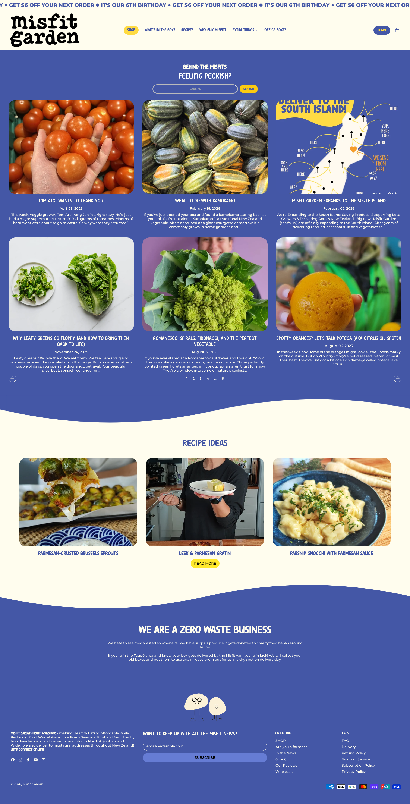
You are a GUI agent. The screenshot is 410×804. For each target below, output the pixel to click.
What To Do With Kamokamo (205, 201)
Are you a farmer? (291, 747)
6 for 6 (280, 759)
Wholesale (284, 772)
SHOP (280, 741)
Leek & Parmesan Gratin (205, 553)
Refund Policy (354, 753)
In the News (285, 753)
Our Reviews (286, 765)
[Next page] (397, 378)
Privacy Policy (354, 772)
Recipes (187, 30)
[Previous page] (12, 378)
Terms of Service (356, 759)
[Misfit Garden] (205, 706)
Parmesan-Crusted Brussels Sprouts (78, 553)
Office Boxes (275, 30)
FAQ (345, 741)
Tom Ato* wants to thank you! (71, 201)
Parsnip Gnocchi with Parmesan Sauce (331, 553)
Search (248, 89)
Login (382, 30)
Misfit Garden (33, 784)
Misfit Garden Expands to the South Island (339, 201)
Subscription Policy (358, 765)
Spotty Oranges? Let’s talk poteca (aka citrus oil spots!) (339, 338)
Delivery (349, 747)
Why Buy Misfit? (213, 30)
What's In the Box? (160, 30)
